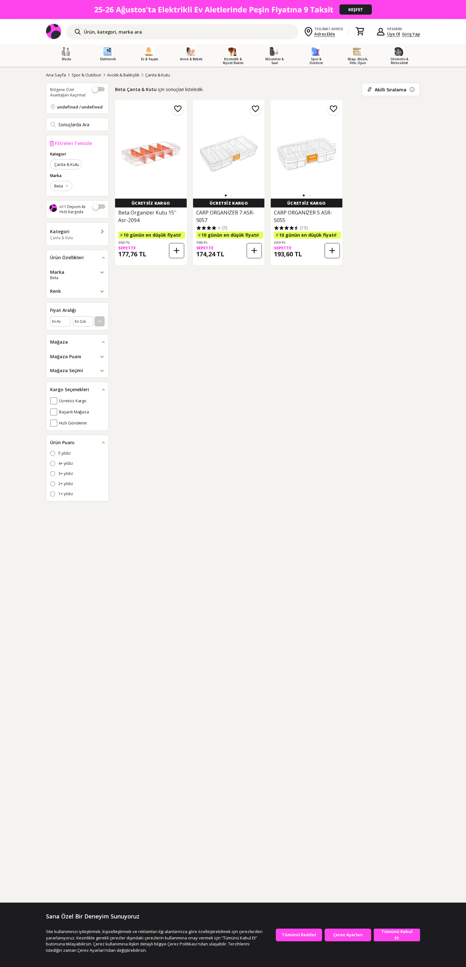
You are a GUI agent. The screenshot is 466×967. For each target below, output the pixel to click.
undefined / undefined (80, 107)
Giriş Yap (411, 34)
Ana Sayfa (56, 75)
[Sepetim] (360, 32)
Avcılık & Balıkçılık (123, 75)
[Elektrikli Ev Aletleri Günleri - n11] (233, 9)
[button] (225, 195)
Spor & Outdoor (86, 75)
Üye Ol (393, 34)
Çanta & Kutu (157, 75)
